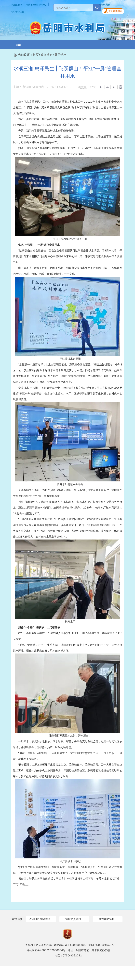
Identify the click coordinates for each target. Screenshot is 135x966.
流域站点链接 (73, 919)
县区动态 (60, 54)
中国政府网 (16, 4)
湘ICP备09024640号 (101, 945)
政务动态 (47, 54)
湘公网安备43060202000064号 (46, 950)
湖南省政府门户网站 (36, 4)
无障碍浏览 (104, 4)
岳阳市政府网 (18, 12)
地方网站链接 (107, 919)
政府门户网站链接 (40, 919)
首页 (36, 54)
